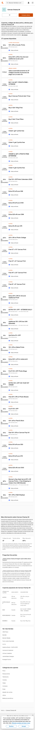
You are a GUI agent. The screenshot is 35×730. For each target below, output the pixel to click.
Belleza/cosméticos (7, 698)
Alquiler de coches (7, 692)
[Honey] (2, 3)
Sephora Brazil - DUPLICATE (10, 647)
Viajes (4, 683)
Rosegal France (6, 659)
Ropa (3, 689)
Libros (4, 695)
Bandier (4, 635)
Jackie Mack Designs (8, 656)
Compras (4, 686)
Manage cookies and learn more (21, 723)
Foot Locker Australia (8, 641)
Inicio (2, 710)
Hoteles (4, 680)
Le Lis (4, 644)
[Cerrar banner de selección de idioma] (33, 715)
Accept (24, 726)
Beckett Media (6, 638)
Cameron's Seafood (7, 650)
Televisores (5, 677)
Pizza (3, 671)
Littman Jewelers (7, 653)
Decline (11, 726)
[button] (33, 2)
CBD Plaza (5, 632)
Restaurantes (6, 674)
